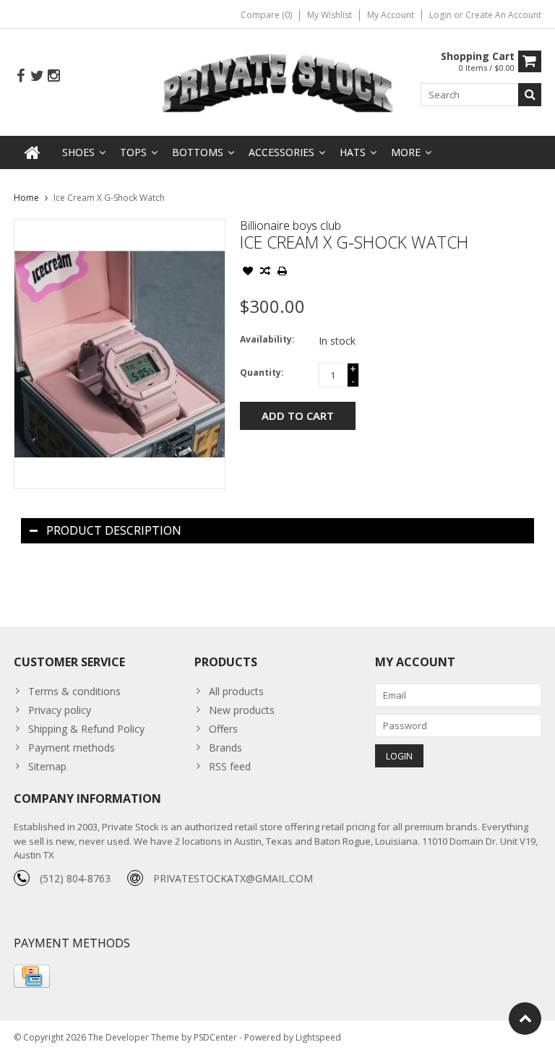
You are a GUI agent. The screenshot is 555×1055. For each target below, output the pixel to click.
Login (441, 15)
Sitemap (47, 766)
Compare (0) (266, 15)
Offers (223, 729)
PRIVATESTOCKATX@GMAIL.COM (233, 878)
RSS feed (230, 766)
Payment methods (71, 747)
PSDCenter (215, 1037)
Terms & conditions (74, 691)
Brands (225, 747)
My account (390, 15)
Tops (133, 152)
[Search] (529, 94)
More (406, 152)
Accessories (281, 152)
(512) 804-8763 (75, 878)
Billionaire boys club (290, 225)
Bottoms (197, 152)
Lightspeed (318, 1037)
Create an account (503, 15)
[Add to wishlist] (247, 272)
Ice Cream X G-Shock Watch (109, 197)
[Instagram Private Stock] (53, 76)
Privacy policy (59, 710)
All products (236, 691)
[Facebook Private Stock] (20, 76)
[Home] (32, 152)
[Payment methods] (32, 976)
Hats (353, 152)
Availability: (267, 339)
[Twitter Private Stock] (36, 76)
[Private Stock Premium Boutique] (278, 81)
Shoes (78, 152)
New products (242, 710)
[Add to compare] (265, 272)
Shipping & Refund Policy (86, 729)
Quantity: (262, 372)
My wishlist (329, 15)
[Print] (282, 272)
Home (26, 197)
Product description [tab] (113, 530)
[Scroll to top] (525, 1018)
